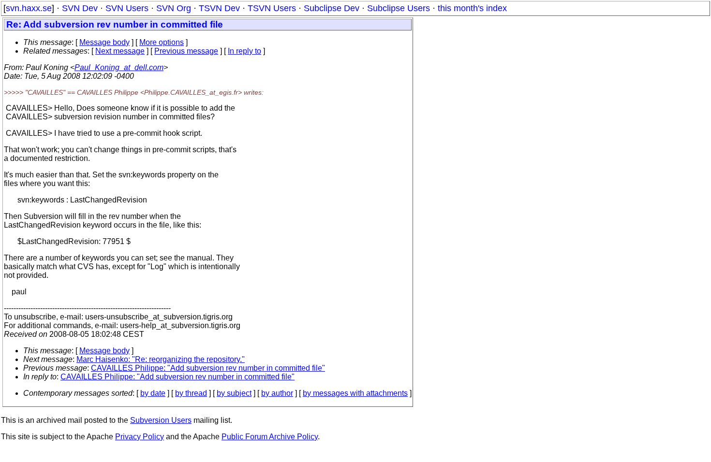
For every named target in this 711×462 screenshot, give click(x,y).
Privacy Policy (139, 437)
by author (277, 393)
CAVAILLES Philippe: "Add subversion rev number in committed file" (208, 368)
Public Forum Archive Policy (270, 437)
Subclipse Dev (331, 8)
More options (161, 42)
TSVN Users (272, 8)
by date (152, 393)
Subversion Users (161, 420)
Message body (104, 42)
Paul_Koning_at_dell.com (118, 67)
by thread (191, 393)
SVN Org (173, 8)
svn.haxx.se (29, 8)
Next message (120, 51)
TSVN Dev (219, 8)
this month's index (472, 8)
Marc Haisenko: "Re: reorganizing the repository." (160, 359)
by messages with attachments (355, 393)
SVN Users (126, 8)
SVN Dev (80, 8)
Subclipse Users (398, 8)
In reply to (244, 51)
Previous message (186, 51)
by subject (234, 393)
